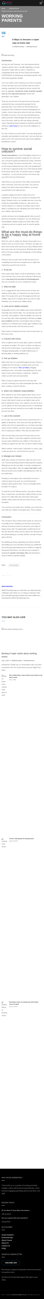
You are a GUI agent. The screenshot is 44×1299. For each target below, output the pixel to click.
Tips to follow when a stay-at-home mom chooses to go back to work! (25, 676)
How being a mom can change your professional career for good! (23, 1003)
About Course (7, 1240)
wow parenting (14, 565)
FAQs (4, 1248)
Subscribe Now (11, 1263)
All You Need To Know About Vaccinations (16, 1210)
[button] (42, 2)
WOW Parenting (19, 46)
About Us (5, 1243)
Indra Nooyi (13, 126)
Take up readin (23, 367)
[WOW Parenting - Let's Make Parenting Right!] (7, 3)
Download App (7, 1237)
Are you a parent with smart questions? (15, 1218)
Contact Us (6, 1246)
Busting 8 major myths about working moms (19, 655)
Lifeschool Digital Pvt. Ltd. (19, 1294)
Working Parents (32, 46)
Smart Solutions (8, 1235)
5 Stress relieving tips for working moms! (21, 838)
